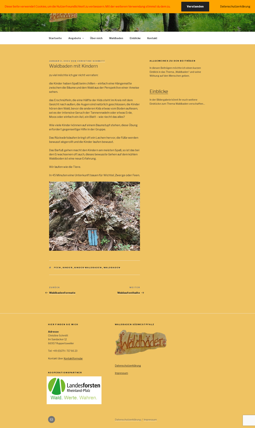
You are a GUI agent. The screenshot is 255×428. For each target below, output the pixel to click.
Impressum (121, 373)
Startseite (55, 38)
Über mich (96, 38)
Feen (57, 267)
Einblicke (135, 38)
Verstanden (195, 6)
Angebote (74, 38)
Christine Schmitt (91, 61)
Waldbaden (116, 38)
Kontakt (152, 38)
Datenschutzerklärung (128, 365)
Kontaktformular (73, 358)
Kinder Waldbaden (88, 267)
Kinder (68, 267)
